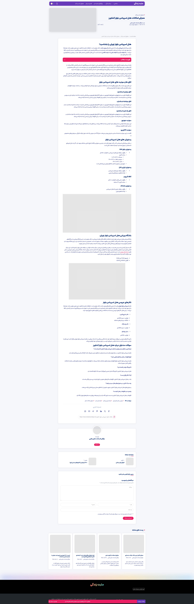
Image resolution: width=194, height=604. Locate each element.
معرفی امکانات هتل (89, 401)
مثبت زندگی (138, 3)
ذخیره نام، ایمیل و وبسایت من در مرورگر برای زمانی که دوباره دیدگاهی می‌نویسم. (115, 514)
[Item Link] (133, 544)
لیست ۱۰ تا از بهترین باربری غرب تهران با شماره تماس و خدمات (60, 556)
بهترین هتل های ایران (118, 401)
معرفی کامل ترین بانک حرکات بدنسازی (134, 555)
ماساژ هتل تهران (124, 252)
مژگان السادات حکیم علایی (136, 23)
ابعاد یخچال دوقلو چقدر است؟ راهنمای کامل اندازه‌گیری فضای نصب (85, 556)
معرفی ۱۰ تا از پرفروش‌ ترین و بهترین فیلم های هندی (95, 601)
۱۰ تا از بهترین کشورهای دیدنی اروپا (78, 463)
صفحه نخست (133, 36)
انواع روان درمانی (120, 463)
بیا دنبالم (97, 444)
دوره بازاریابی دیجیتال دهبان (138, 589)
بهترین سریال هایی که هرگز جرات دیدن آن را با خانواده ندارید (61, 601)
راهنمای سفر (98, 401)
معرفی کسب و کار (124, 36)
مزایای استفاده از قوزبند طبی (112, 555)
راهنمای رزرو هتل (107, 401)
